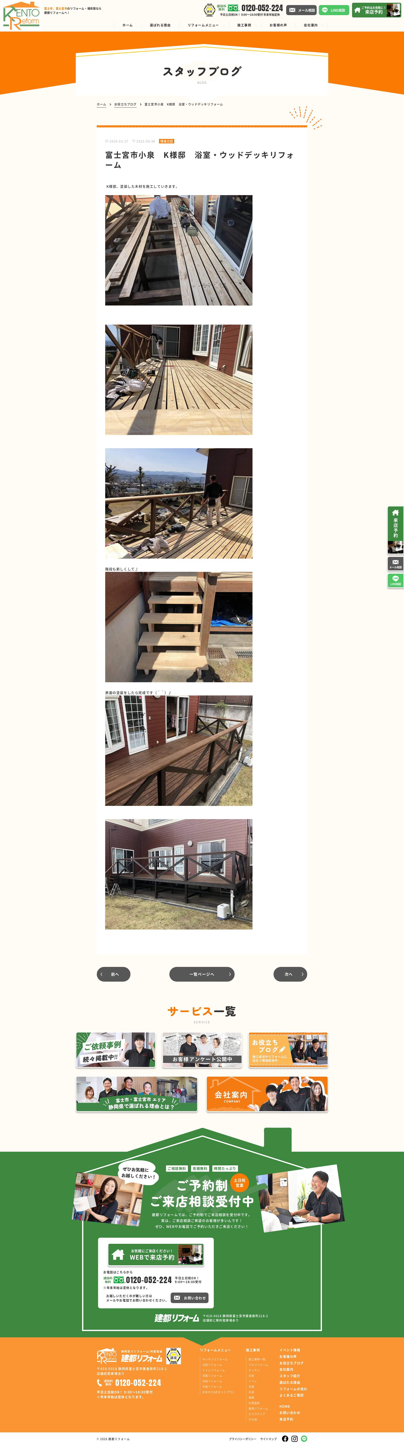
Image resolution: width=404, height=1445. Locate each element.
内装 (251, 1392)
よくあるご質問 (291, 1395)
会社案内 (286, 1369)
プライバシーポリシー (242, 1438)
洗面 (251, 1386)
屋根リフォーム (258, 1408)
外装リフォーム (212, 1386)
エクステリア (257, 1414)
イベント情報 (289, 1350)
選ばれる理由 (289, 1382)
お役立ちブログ (291, 1363)
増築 (251, 1397)
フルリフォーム (258, 1365)
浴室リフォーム (212, 1365)
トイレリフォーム (213, 1370)
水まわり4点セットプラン (218, 1392)
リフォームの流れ (293, 1389)
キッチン (254, 1370)
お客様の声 (288, 1356)
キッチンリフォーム (214, 1359)
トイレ (253, 1381)
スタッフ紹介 (289, 1376)
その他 (253, 1419)
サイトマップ (268, 1438)
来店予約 (286, 1419)
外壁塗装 (254, 1403)
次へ (289, 974)
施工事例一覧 (257, 1359)
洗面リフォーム (212, 1376)
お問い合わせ (289, 1413)
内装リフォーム (212, 1381)
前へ (115, 974)
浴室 (251, 1376)
